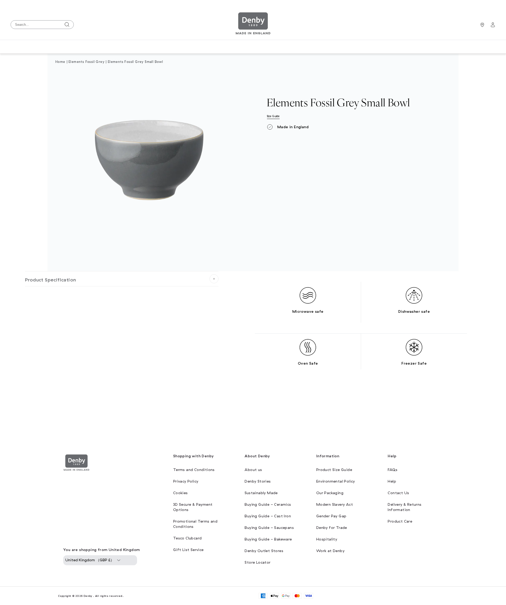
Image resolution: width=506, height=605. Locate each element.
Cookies (180, 493)
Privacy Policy (185, 481)
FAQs (392, 470)
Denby (88, 596)
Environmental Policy (335, 481)
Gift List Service (188, 550)
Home (60, 62)
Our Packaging (329, 493)
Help (392, 481)
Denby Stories (258, 481)
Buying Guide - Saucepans (269, 527)
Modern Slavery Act (334, 504)
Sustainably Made (261, 493)
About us (253, 470)
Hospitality (326, 539)
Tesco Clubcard (187, 538)
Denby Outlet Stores (264, 551)
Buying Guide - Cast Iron (268, 516)
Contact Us (398, 493)
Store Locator (257, 562)
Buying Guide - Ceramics (268, 504)
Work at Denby (330, 551)
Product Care (400, 521)
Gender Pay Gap (331, 516)
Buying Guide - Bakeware (268, 539)
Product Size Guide (334, 470)
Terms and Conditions (194, 470)
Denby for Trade (331, 527)
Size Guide (273, 116)
